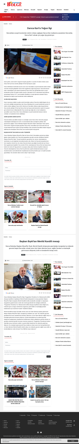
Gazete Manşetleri (53, 422)
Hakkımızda (42, 415)
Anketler (29, 422)
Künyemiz (34, 415)
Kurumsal (50, 415)
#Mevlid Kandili (31, 333)
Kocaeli (33, 9)
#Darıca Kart (27, 157)
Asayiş (46, 9)
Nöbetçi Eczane (31, 423)
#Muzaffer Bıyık (23, 333)
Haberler (6, 23)
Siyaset (39, 9)
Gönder (48, 181)
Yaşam (52, 9)
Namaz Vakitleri (52, 423)
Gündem (66, 9)
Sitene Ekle (22, 415)
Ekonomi (59, 9)
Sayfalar (40, 422)
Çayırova (19, 9)
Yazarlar (66, 19)
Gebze (6, 9)
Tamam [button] (72, 440)
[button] (14, 17)
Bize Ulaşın (57, 415)
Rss (29, 415)
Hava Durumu (41, 423)
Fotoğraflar (66, 17)
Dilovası (26, 9)
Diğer (5, 11)
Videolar (66, 14)
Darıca (13, 9)
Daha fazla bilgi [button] (5, 441)
